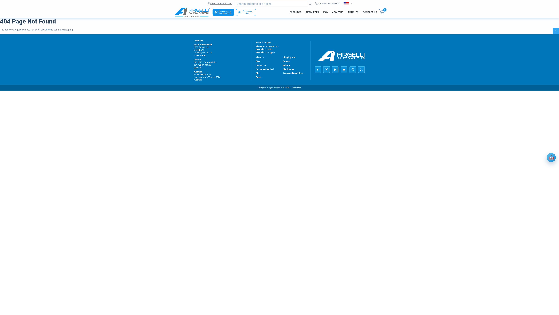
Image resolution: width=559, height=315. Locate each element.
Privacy (286, 65)
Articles (353, 12)
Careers (286, 61)
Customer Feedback (265, 69)
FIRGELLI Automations (293, 88)
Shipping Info (289, 57)
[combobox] (271, 4)
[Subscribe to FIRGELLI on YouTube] (344, 69)
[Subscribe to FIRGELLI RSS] (361, 69)
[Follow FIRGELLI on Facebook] (318, 69)
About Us (337, 12)
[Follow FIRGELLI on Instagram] (353, 69)
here (48, 29)
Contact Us (370, 12)
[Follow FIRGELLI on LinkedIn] (335, 69)
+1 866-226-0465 (270, 46)
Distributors (288, 69)
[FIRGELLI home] (341, 56)
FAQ (325, 12)
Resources (312, 12)
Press (258, 77)
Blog (258, 73)
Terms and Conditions (293, 73)
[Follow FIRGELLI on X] (326, 69)
